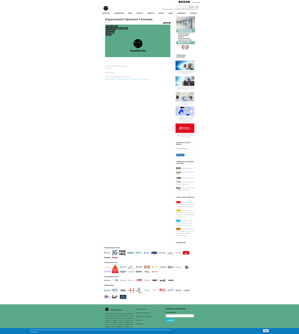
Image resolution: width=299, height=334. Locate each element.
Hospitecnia (106, 13)
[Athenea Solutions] (123, 297)
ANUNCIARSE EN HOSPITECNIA (143, 316)
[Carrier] (154, 252)
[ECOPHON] (155, 267)
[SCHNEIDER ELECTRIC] (138, 252)
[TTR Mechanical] (131, 280)
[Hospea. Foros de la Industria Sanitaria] (131, 290)
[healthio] (147, 290)
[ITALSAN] (130, 252)
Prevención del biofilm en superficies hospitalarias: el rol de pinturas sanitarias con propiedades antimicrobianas (185, 119)
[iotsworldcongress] (162, 290)
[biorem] (139, 290)
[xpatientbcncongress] (170, 290)
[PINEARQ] (122, 252)
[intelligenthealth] (155, 290)
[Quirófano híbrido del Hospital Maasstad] (185, 97)
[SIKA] (115, 267)
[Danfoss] (115, 271)
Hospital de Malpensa (187, 168)
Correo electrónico (181, 148)
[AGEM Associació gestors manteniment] (115, 290)
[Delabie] (178, 252)
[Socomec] (163, 267)
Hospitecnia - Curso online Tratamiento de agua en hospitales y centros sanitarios (184, 223)
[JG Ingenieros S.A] (115, 252)
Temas (130, 13)
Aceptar (266, 330)
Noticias (161, 13)
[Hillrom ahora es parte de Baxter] (146, 252)
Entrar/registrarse (196, 2)
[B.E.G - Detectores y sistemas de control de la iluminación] (186, 252)
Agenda (170, 13)
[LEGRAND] (115, 257)
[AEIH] (107, 290)
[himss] (123, 290)
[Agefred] (162, 252)
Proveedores (181, 13)
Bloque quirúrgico (110, 30)
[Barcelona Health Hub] (178, 290)
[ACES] (107, 297)
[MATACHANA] (107, 280)
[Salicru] (155, 271)
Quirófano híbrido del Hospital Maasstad (186, 103)
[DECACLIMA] (178, 267)
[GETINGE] (123, 280)
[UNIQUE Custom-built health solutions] (186, 290)
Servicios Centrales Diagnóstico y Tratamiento (117, 28)
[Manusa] (107, 271)
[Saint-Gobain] (170, 252)
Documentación (119, 13)
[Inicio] (105, 8)
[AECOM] (170, 280)
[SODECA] (170, 267)
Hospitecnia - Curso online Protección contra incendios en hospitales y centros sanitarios (185, 204)
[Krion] (139, 267)
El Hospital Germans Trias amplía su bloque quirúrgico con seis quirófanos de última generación (185, 135)
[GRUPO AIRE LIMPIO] (107, 267)
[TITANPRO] (139, 280)
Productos (150, 13)
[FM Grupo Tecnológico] (131, 267)
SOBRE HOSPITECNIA (140, 309)
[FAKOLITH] (147, 271)
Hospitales (193, 13)
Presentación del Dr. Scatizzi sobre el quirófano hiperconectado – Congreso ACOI (185, 88)
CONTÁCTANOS (139, 324)
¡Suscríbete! (180, 155)
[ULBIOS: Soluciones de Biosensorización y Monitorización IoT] (147, 280)
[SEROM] (107, 257)
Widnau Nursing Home (187, 178)
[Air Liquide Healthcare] (107, 252)
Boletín (178, 144)
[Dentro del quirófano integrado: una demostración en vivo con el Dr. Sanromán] (185, 65)
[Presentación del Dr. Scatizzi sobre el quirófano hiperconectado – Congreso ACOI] (185, 81)
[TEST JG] (115, 280)
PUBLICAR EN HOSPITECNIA (142, 313)
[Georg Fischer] (123, 271)
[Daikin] (123, 267)
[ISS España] (186, 267)
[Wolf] (155, 280)
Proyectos (139, 13)
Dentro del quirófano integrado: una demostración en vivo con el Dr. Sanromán (185, 73)
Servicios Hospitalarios (112, 26)
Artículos (109, 34)
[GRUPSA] (147, 267)
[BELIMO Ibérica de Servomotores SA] (163, 280)
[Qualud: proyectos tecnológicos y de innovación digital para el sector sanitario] (139, 271)
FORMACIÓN (138, 320)
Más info (36, 332)
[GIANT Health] (115, 297)
